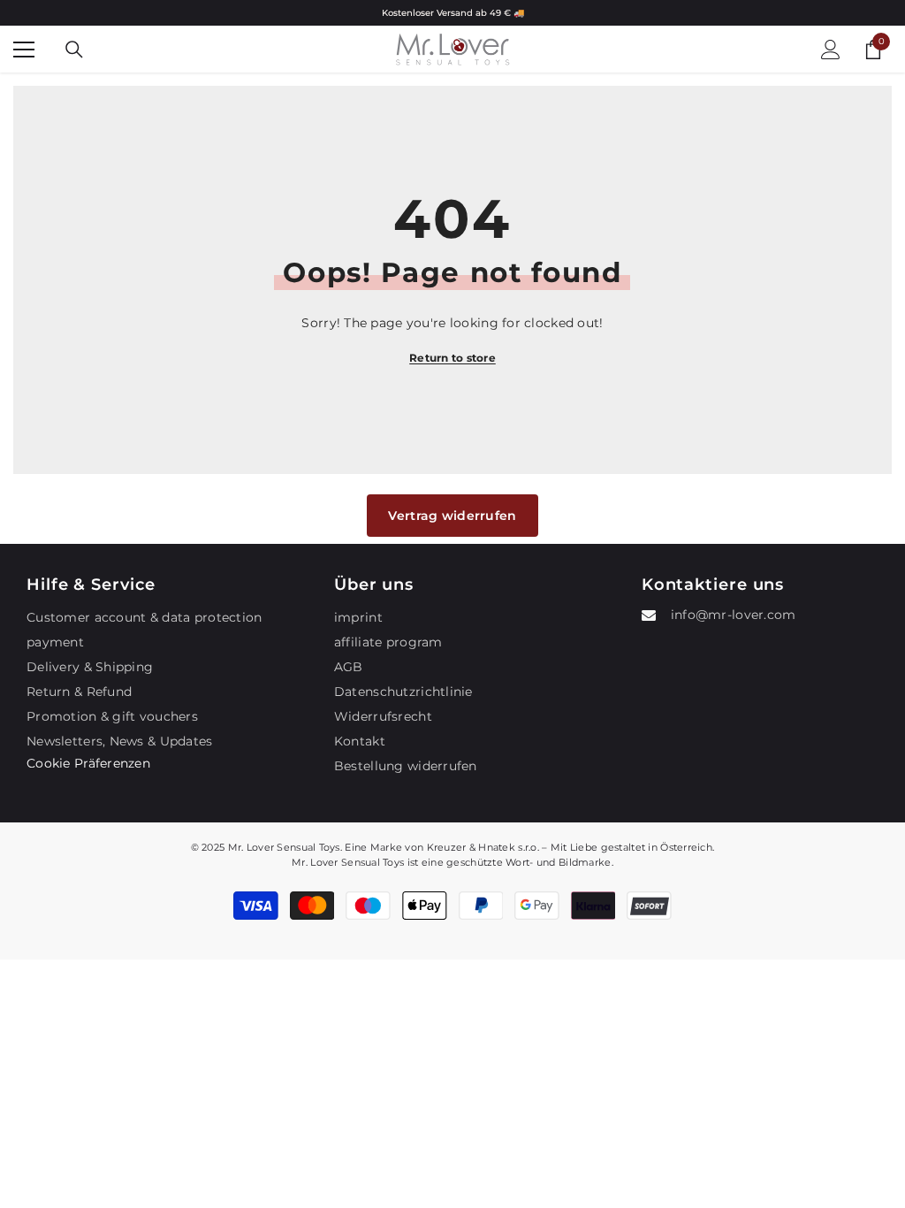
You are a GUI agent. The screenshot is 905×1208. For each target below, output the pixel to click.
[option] (452, 13)
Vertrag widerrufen (452, 516)
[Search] (74, 49)
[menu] (23, 49)
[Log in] (830, 49)
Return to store (452, 357)
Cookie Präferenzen (88, 763)
